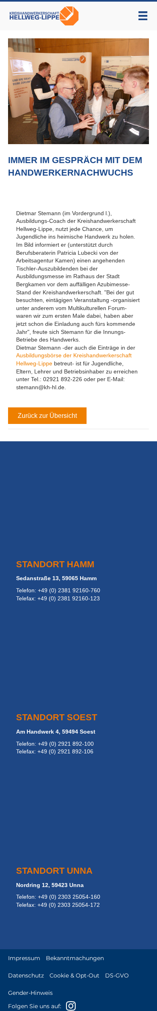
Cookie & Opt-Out (74, 975)
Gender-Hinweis (30, 992)
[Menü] (143, 15)
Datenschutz (26, 975)
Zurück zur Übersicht (47, 415)
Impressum (24, 958)
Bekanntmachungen (75, 958)
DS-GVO (117, 975)
